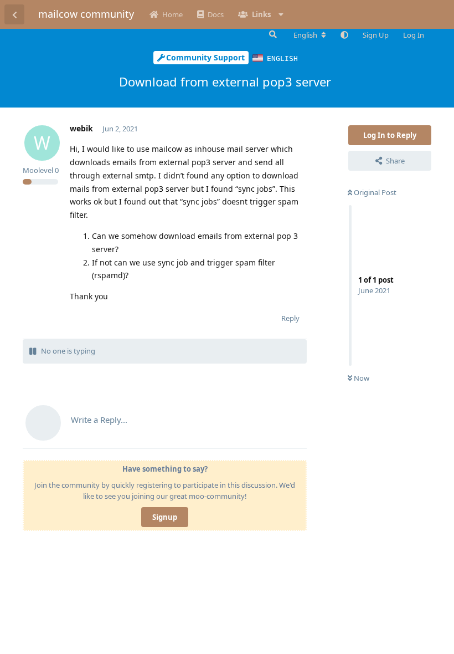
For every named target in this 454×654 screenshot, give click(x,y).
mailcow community (86, 14)
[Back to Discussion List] (14, 14)
